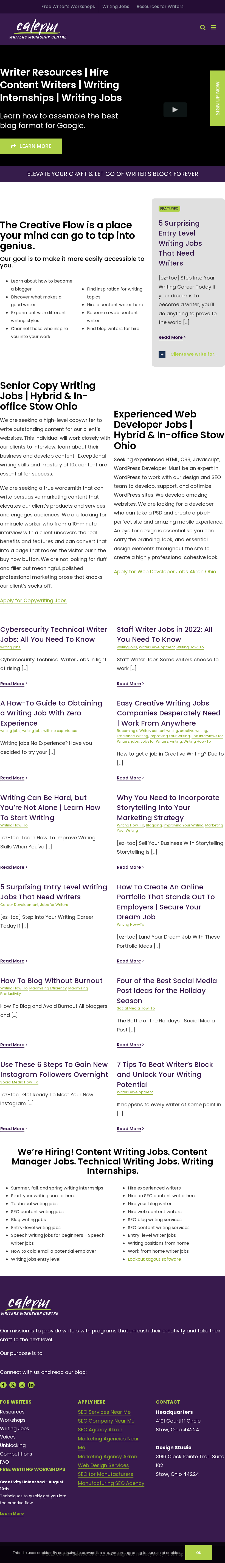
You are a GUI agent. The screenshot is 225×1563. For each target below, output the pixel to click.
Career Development (19, 904)
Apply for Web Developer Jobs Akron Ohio (165, 571)
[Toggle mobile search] (203, 27)
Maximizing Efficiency (48, 988)
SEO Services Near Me (104, 1412)
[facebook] (3, 1385)
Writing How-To (190, 647)
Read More (171, 337)
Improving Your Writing (170, 735)
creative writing (193, 730)
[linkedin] (31, 1385)
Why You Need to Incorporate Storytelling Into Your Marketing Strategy (168, 807)
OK (198, 1552)
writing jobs (10, 647)
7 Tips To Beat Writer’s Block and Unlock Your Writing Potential (165, 1074)
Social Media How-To (136, 1008)
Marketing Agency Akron (107, 1456)
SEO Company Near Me (106, 1420)
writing (176, 741)
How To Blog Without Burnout (51, 981)
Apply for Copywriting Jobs (33, 600)
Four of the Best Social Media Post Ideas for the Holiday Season (167, 990)
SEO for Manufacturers (105, 1474)
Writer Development (157, 647)
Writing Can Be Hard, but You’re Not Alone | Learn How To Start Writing (50, 807)
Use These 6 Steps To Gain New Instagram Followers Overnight (54, 1069)
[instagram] (22, 1385)
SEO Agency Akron (100, 1429)
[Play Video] (175, 110)
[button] (188, 354)
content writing (165, 730)
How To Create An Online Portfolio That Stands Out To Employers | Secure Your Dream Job (166, 902)
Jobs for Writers (154, 741)
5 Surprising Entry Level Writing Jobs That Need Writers (180, 243)
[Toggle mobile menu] (214, 27)
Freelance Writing (132, 735)
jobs (135, 741)
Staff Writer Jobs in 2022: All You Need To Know (165, 634)
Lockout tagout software (154, 1259)
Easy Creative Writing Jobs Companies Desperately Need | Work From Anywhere (169, 713)
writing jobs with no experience (49, 730)
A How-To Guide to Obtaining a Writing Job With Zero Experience (51, 713)
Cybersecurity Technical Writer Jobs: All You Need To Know (53, 634)
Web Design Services (103, 1465)
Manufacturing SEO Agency (111, 1483)
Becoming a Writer (133, 730)
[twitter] (12, 1385)
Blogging (154, 825)
